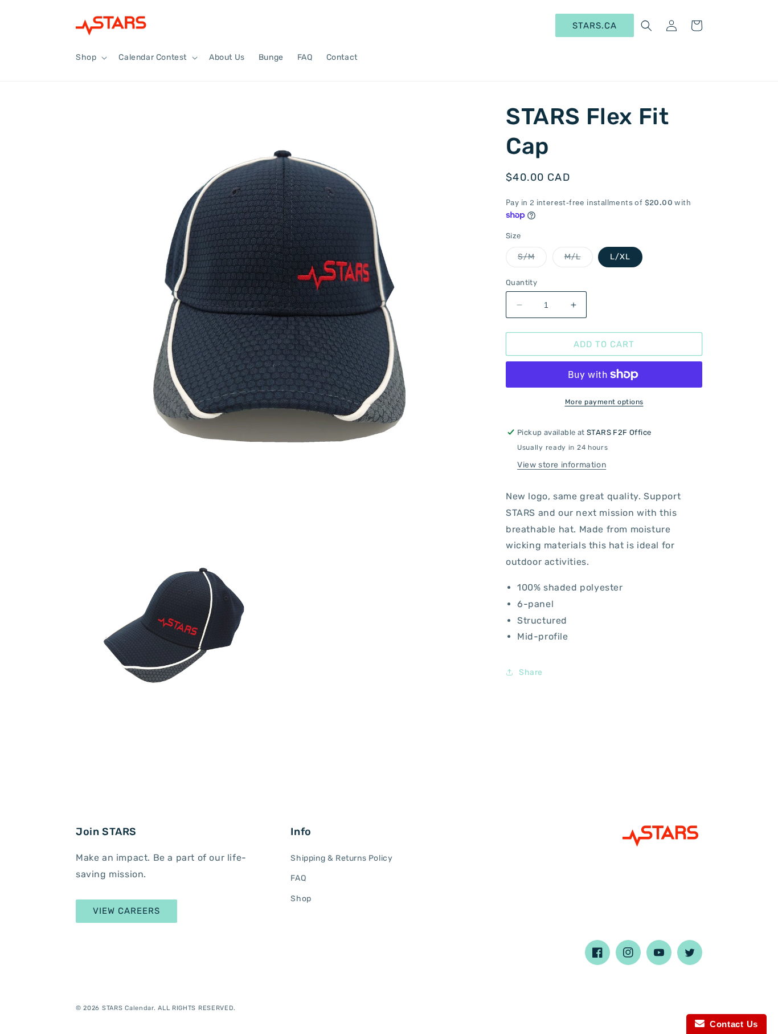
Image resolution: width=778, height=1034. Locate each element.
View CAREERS (126, 911)
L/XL (620, 257)
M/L (578, 259)
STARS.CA (594, 26)
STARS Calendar (128, 1008)
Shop (300, 898)
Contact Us (731, 1024)
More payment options (604, 402)
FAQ (298, 878)
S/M (532, 259)
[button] (90, 58)
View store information (561, 465)
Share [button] (531, 672)
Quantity (521, 282)
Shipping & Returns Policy (341, 858)
